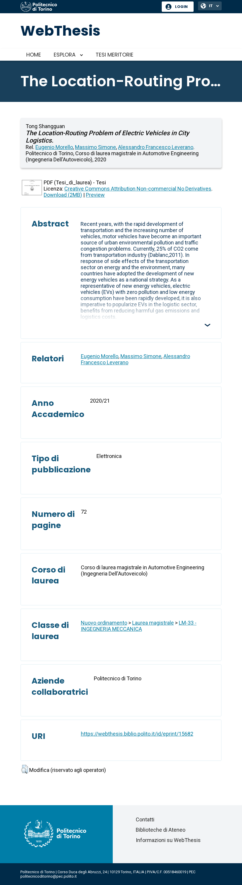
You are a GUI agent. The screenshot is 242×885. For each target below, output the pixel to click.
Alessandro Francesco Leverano (155, 147)
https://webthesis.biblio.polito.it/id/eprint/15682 (137, 734)
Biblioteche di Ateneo (160, 830)
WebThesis (60, 31)
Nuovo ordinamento (104, 623)
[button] (24, 769)
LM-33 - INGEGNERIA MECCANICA (139, 626)
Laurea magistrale (153, 623)
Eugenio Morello (54, 147)
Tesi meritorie (114, 54)
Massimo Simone (95, 147)
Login (181, 6)
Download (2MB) (63, 195)
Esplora (65, 54)
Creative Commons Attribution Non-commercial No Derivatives (137, 189)
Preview (95, 195)
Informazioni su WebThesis (168, 840)
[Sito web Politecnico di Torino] (88, 7)
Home (33, 54)
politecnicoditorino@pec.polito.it (48, 876)
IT (211, 5)
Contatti (145, 819)
